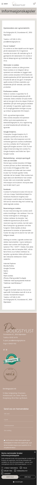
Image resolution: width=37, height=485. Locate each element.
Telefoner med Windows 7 (13, 283)
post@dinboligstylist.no (17, 340)
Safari (6, 273)
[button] (18, 482)
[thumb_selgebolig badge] (12, 359)
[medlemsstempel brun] (10, 374)
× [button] (35, 452)
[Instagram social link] (6, 349)
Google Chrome (9, 268)
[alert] (18, 467)
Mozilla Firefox (9, 266)
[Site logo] (18, 4)
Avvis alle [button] (27, 477)
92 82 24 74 (13, 337)
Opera (6, 271)
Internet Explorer (10, 263)
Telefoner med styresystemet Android (17, 281)
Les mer (29, 464)
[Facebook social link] (4, 349)
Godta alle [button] (10, 477)
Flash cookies (8, 276)
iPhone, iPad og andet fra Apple (15, 278)
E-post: (6, 340)
